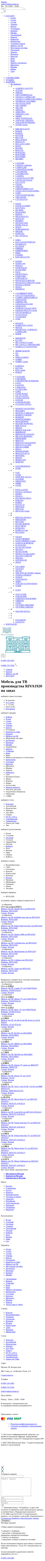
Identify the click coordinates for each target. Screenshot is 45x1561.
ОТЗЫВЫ (10, 80)
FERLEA (19, 266)
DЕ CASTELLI (21, 236)
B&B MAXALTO (22, 129)
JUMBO (18, 359)
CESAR (18, 184)
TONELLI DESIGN (23, 575)
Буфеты (9, 717)
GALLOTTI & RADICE (25, 295)
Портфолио (10, 1201)
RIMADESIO (20, 520)
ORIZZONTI (20, 481)
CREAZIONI (20, 197)
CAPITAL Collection (23, 165)
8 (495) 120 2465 (7, 660)
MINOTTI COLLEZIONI (25, 443)
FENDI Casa (20, 263)
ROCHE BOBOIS (22, 524)
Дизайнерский (12, 1357)
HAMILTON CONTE (24, 325)
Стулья (13, 22)
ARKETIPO (20, 112)
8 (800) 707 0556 (7, 1387)
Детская (9, 1231)
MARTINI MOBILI (23, 419)
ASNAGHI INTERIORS (25, 123)
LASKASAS (20, 387)
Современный (11, 819)
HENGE (18, 327)
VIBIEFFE (19, 601)
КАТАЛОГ (10, 16)
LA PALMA (20, 377)
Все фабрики (16, 84)
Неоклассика (11, 1344)
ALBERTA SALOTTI (24, 88)
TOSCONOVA (21, 579)
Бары (13, 59)
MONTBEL (20, 456)
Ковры (13, 69)
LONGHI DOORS (22, 402)
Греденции (15, 50)
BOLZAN (19, 150)
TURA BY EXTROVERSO (26, 584)
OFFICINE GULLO (23, 477)
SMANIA (19, 558)
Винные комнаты (13, 787)
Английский (11, 1342)
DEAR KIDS (20, 212)
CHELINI (19, 187)
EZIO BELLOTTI (22, 257)
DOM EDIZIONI (22, 229)
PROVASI (19, 509)
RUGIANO (19, 532)
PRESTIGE (19, 507)
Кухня (8, 1220)
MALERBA (20, 411)
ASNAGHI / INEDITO (24, 120)
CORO (18, 193)
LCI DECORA (21, 389)
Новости (9, 1192)
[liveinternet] (6, 1412)
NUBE (18, 468)
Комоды (14, 37)
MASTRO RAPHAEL (24, 424)
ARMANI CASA (22, 114)
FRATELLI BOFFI (22, 285)
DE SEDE (19, 210)
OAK (17, 473)
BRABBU (19, 159)
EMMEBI (19, 248)
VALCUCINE (21, 594)
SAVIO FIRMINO (22, 539)
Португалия (10, 1325)
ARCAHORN (21, 105)
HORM (18, 334)
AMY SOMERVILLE (24, 95)
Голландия (10, 1319)
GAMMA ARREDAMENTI (26, 298)
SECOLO (19, 549)
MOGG (18, 449)
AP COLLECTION (23, 103)
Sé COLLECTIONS (23, 547)
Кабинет (9, 846)
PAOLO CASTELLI (23, 492)
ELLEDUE (19, 246)
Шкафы (14, 33)
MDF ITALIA (20, 426)
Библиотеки (15, 41)
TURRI (18, 586)
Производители (12, 1195)
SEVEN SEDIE (21, 552)
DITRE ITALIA (21, 225)
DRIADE (19, 231)
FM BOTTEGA (21, 274)
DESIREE (19, 221)
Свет (13, 71)
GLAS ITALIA (21, 315)
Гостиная (9, 838)
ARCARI (19, 108)
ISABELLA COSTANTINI (26, 347)
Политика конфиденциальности (24, 1424)
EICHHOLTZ (20, 244)
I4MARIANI (20, 338)
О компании (11, 1188)
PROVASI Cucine (22, 511)
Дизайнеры (10, 1207)
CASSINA (19, 176)
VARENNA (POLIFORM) (25, 599)
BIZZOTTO (20, 142)
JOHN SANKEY (22, 357)
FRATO (18, 287)
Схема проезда (7, 1375)
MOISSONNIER (22, 451)
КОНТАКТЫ (11, 624)
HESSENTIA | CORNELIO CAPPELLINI (26, 331)
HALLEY (19, 323)
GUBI (17, 319)
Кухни (13, 18)
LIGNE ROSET (21, 394)
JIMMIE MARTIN (22, 351)
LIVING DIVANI (22, 398)
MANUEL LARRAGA (24, 413)
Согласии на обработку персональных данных (20, 1518)
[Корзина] (4, 12)
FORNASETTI (21, 278)
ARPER (18, 116)
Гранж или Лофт (12, 1359)
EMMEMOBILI (21, 251)
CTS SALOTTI (21, 199)
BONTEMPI (20, 155)
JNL (17, 355)
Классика (9, 804)
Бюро (13, 61)
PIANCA (19, 496)
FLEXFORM (20, 270)
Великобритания (12, 1315)
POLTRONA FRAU (23, 498)
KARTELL (19, 366)
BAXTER (19, 135)
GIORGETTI (20, 306)
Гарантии (10, 1199)
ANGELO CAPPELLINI (25, 97)
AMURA (19, 93)
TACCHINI (20, 567)
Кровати (14, 31)
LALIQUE (19, 385)
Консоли (14, 56)
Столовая (9, 1222)
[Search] (3, 656)
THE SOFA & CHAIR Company (28, 573)
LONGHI (19, 400)
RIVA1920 (19, 522)
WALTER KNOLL (22, 611)
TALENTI (19, 569)
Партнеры (10, 1205)
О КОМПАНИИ (12, 78)
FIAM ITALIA (21, 268)
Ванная (9, 1237)
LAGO (18, 383)
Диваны (14, 24)
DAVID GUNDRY (22, 206)
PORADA (19, 500)
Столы (13, 20)
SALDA (18, 537)
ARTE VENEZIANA (23, 118)
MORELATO (20, 460)
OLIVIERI (19, 479)
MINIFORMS (20, 438)
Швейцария (10, 1332)
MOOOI (18, 458)
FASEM (18, 261)
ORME (18, 483)
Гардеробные (16, 35)
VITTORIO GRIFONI (24, 607)
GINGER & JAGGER (24, 304)
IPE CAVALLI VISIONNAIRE (27, 345)
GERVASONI (20, 300)
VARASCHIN (21, 596)
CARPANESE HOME (24, 170)
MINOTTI (19, 441)
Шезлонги (15, 65)
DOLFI (18, 227)
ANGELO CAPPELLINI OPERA (28, 99)
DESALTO (19, 219)
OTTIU (18, 485)
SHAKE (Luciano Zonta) (25, 554)
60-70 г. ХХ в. (11, 817)
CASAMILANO (21, 174)
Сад (7, 1241)
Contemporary (11, 821)
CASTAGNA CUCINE (24, 178)
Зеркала (14, 52)
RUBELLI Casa (21, 530)
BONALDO (20, 152)
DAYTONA (20, 208)
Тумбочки (10, 751)
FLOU (18, 272)
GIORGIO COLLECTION (25, 308)
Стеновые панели (18, 44)
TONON (18, 577)
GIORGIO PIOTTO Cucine (26, 310)
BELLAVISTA (21, 140)
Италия (9, 878)
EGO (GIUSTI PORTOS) (25, 242)
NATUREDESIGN (22, 466)
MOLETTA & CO (22, 453)
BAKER (18, 131)
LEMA (18, 392)
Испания (9, 1321)
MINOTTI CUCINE (23, 445)
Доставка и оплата (13, 1197)
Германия (10, 1317)
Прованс (9, 1346)
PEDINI (18, 494)
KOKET (18, 372)
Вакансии (10, 1210)
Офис (8, 1239)
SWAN (18, 562)
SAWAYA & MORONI (24, 543)
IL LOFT (18, 340)
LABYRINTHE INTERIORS (27, 381)
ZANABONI (20, 620)
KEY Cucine (20, 370)
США (8, 1328)
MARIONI (19, 417)
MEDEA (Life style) (23, 430)
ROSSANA (20, 528)
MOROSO (19, 462)
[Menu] (2, 12)
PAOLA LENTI (21, 490)
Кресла (13, 26)
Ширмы (14, 67)
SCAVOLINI (20, 545)
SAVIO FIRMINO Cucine (25, 541)
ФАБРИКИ (10, 82)
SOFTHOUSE (21, 560)
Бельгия (9, 1313)
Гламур (9, 1351)
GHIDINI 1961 (21, 302)
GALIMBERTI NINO (24, 293)
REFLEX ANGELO (23, 517)
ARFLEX (19, 110)
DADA (18, 204)
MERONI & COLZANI (24, 434)
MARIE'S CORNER (23, 415)
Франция (9, 1330)
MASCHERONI (21, 421)
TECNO (18, 571)
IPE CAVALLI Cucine (24, 342)
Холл (8, 1235)
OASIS (18, 475)
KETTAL (19, 368)
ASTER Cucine (21, 125)
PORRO (18, 503)
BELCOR (19, 137)
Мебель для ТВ (17, 46)
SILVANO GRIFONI (23, 556)
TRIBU (18, 581)
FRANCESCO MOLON (25, 281)
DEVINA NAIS (21, 223)
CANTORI (19, 163)
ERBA (18, 253)
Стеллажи (10, 762)
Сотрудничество (12, 1203)
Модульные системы (19, 48)
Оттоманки (15, 29)
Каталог (9, 1186)
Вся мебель (10, 709)
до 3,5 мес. (10, 702)
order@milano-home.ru (10, 4)
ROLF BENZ (20, 526)
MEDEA (18, 428)
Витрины (14, 54)
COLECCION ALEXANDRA (27, 191)
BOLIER (18, 148)
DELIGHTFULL (22, 216)
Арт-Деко (10, 1348)
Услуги (9, 1190)
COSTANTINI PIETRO (24, 195)
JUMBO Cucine (21, 362)
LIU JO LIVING (21, 396)
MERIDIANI (20, 432)
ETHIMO (19, 255)
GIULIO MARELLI (23, 313)
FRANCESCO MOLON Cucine (28, 283)
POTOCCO (20, 505)
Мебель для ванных (19, 63)
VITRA (18, 603)
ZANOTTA (20, 622)
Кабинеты (15, 39)
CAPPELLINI (21, 167)
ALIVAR (19, 91)
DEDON (18, 214)
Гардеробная (11, 1228)
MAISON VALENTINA (25, 409)
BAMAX (19, 133)
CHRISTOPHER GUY (24, 189)
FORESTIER (20, 276)
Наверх (4, 2)
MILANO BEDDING (24, 436)
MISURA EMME (22, 447)
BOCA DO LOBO (22, 144)
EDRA (18, 240)
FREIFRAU (20, 289)
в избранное (7, 905)
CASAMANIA (21, 172)
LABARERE (20, 379)
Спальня (9, 1226)
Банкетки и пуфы (13, 732)
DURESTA (19, 234)
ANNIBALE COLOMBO (25, 101)
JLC (17, 353)
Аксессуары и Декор (14, 1305)
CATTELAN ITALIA (23, 180)
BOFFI (18, 146)
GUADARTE (20, 317)
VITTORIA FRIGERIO (24, 605)
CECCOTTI (20, 182)
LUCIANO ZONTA (23, 404)
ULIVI (18, 590)
